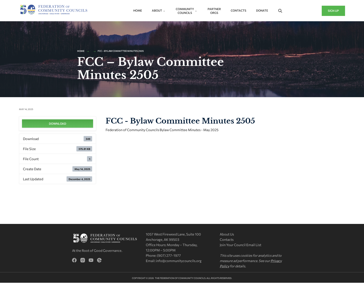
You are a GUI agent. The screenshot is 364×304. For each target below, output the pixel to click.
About (157, 10)
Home (137, 10)
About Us (227, 234)
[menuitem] (159, 10)
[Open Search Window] (280, 11)
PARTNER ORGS (214, 10)
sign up (333, 10)
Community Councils (185, 10)
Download (57, 123)
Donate (262, 10)
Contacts (238, 10)
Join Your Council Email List (240, 245)
